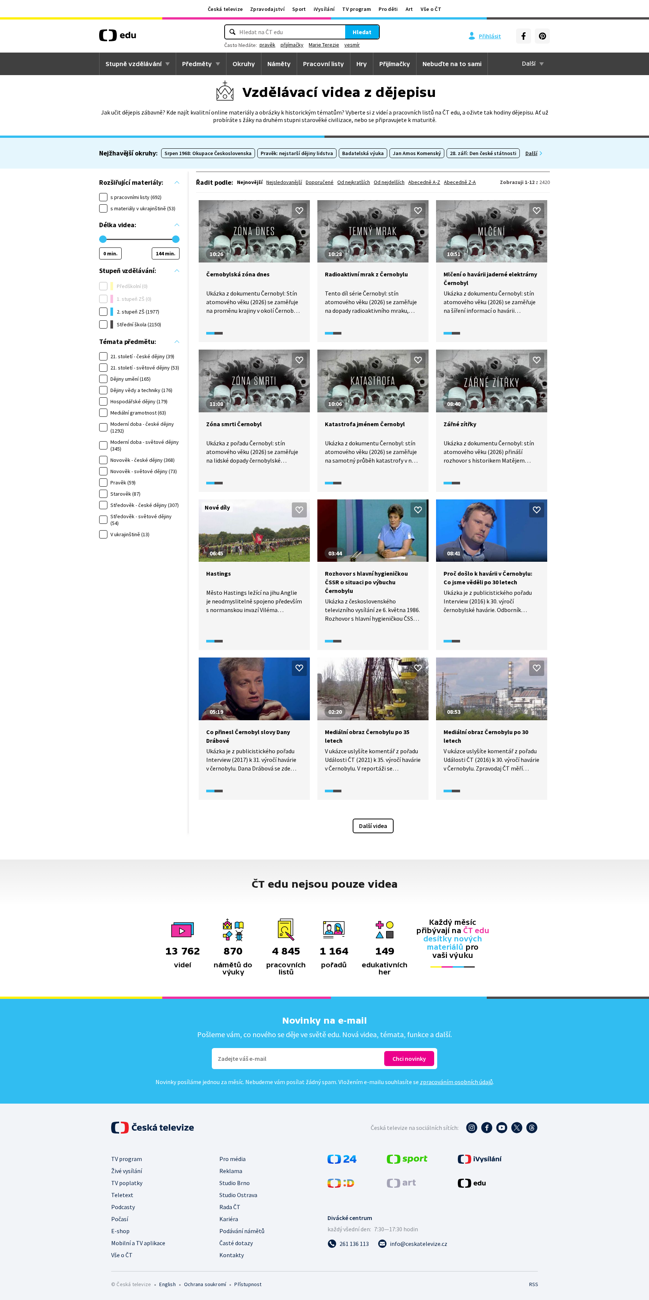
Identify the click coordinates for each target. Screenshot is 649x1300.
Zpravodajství (267, 9)
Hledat (362, 32)
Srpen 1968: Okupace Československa (208, 153)
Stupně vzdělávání (133, 63)
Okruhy (243, 63)
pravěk (267, 44)
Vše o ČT (431, 9)
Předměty (197, 63)
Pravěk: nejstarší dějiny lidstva (297, 153)
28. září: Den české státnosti (483, 153)
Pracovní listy (323, 63)
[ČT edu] (117, 38)
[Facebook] (523, 36)
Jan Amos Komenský (417, 153)
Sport (299, 9)
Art (409, 9)
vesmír (352, 44)
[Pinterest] (542, 36)
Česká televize (225, 9)
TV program (356, 9)
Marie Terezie (324, 44)
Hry (361, 63)
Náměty (279, 63)
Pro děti (388, 9)
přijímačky (292, 44)
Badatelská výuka (363, 153)
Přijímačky (394, 63)
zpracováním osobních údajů (456, 1082)
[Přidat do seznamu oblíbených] (299, 210)
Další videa (373, 825)
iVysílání (324, 9)
